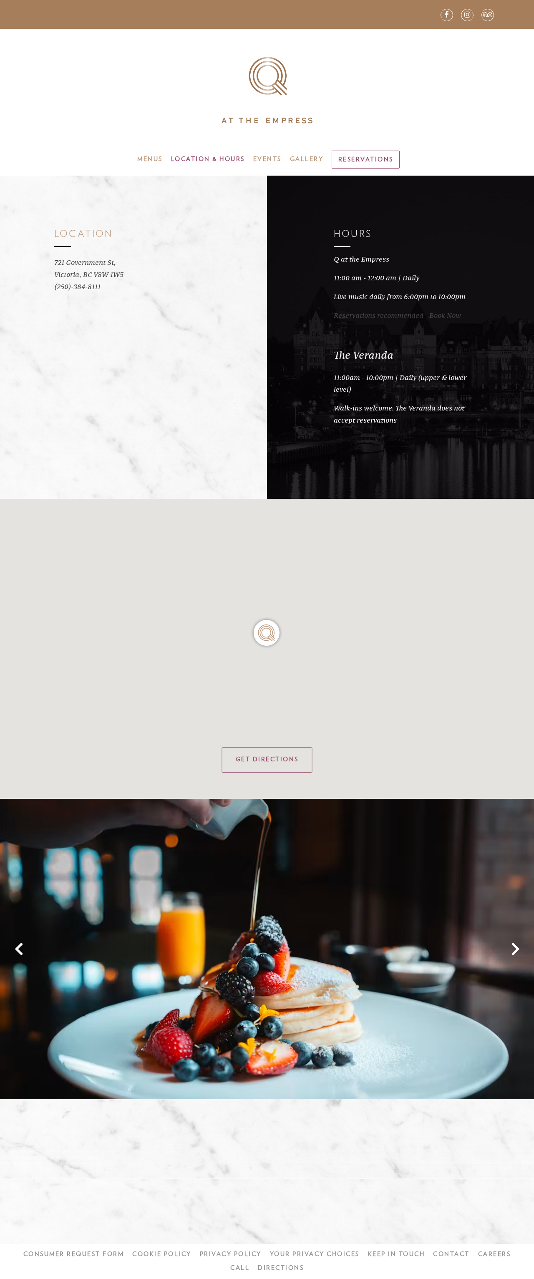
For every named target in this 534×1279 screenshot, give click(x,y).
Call (239, 1268)
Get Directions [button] (267, 759)
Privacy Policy (231, 1254)
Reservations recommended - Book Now (397, 315)
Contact (451, 1254)
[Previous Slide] (19, 949)
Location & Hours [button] (208, 159)
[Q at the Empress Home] (267, 90)
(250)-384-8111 (77, 287)
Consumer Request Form (73, 1254)
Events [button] (267, 159)
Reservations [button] (365, 159)
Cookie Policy (161, 1254)
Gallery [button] (307, 159)
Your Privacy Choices (315, 1254)
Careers (494, 1254)
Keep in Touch (396, 1254)
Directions (281, 1268)
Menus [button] (150, 159)
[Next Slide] (515, 949)
